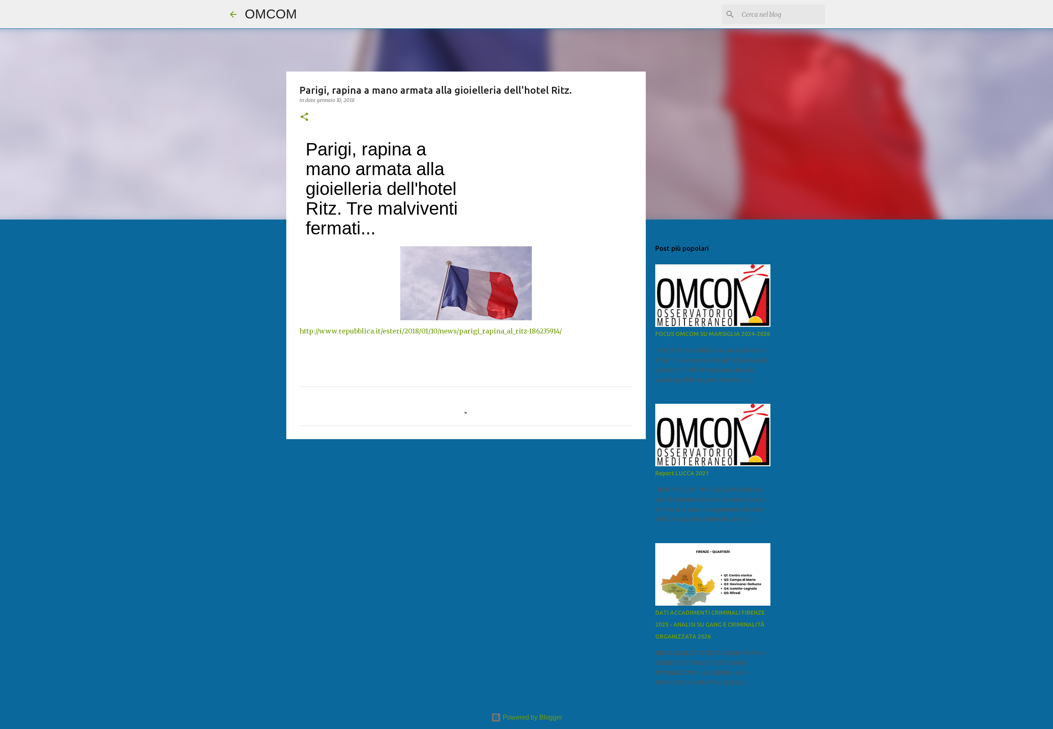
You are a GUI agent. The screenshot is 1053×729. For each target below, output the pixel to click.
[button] (304, 117)
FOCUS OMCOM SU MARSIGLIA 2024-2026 (712, 334)
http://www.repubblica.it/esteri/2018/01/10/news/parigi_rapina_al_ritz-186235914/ (430, 331)
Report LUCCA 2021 (682, 473)
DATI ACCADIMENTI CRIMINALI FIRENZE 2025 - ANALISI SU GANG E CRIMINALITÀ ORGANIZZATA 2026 (710, 624)
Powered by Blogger (531, 717)
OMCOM (271, 14)
